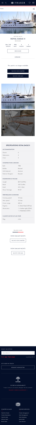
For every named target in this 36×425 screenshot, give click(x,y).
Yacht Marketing (22, 417)
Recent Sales (4, 421)
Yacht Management (23, 415)
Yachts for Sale (4, 417)
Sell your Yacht (4, 419)
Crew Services (22, 421)
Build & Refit (21, 419)
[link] (29, 3)
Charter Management (24, 412)
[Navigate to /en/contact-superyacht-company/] (33, 3)
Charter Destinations (6, 415)
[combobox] (18, 57)
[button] (2, 8)
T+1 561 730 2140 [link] (8, 357)
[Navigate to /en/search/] (6, 3)
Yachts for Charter (5, 412)
